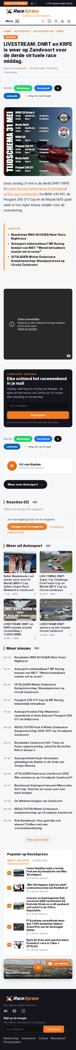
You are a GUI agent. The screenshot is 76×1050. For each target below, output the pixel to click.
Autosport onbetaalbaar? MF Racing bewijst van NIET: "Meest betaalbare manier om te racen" (38, 247)
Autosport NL (44, 31)
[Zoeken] (69, 21)
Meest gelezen (18, 860)
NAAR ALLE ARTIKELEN (38, 16)
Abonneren (61, 964)
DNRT (60, 31)
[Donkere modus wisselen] (62, 21)
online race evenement (21, 194)
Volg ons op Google (39, 95)
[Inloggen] (56, 21)
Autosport (23, 31)
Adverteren (29, 1038)
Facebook (43, 88)
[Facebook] (14, 1011)
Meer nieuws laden (38, 839)
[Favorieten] (49, 21)
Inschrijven (38, 415)
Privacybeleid (12, 1042)
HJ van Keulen (18, 68)
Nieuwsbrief (58, 1038)
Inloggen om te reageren (27, 526)
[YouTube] (5, 1011)
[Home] (22, 11)
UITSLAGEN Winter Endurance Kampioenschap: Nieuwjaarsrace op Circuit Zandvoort (38, 261)
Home (7, 31)
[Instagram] (23, 1011)
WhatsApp (23, 88)
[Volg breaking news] (43, 21)
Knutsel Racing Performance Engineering (35, 189)
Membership (11, 1038)
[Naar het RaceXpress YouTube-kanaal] (38, 969)
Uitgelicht (40, 860)
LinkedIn (12, 95)
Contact (43, 1038)
